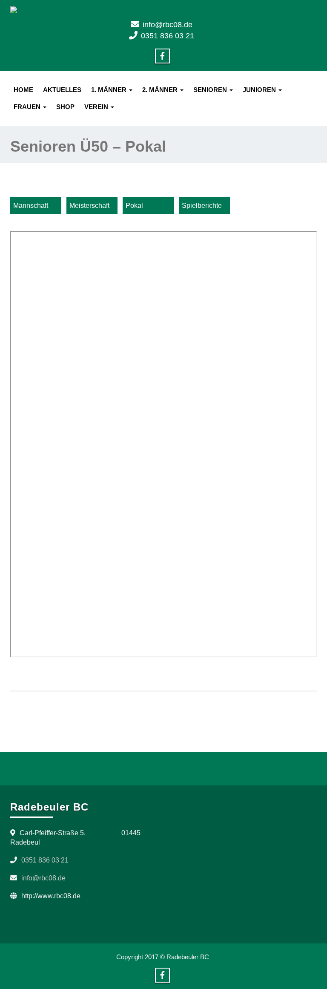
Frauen (28, 106)
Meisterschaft (89, 205)
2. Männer (160, 89)
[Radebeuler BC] (163, 9)
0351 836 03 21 (167, 36)
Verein (97, 106)
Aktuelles (62, 89)
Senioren (211, 89)
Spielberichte (202, 205)
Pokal (134, 205)
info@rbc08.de (167, 24)
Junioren (260, 89)
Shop (65, 106)
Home (23, 89)
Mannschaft (30, 205)
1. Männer (109, 89)
